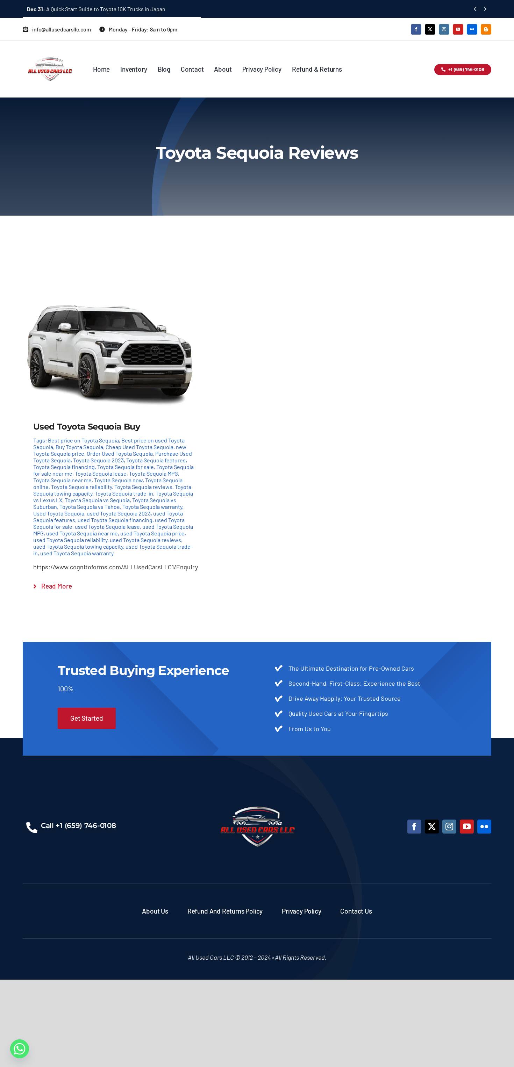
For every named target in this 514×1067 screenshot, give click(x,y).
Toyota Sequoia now (118, 480)
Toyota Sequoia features (156, 460)
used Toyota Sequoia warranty (77, 553)
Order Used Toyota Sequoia (120, 453)
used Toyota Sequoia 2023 (119, 513)
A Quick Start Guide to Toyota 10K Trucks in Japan (96, 9)
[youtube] (458, 29)
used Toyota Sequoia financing (115, 520)
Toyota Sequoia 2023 (98, 460)
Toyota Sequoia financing (64, 466)
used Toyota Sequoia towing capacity (78, 546)
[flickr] (472, 29)
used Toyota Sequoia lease (107, 526)
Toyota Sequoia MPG (153, 473)
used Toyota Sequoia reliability (70, 539)
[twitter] (430, 29)
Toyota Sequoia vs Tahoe (89, 506)
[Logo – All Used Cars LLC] (50, 51)
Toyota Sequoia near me (62, 480)
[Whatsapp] (19, 1048)
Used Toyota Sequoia (58, 513)
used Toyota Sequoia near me (82, 533)
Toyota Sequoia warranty (152, 506)
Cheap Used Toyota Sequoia (139, 447)
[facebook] (416, 29)
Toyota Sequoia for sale (125, 466)
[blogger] (486, 29)
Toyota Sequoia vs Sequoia (97, 500)
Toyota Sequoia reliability (81, 486)
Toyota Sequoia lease (101, 473)
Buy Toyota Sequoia (79, 447)
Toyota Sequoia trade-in (124, 493)
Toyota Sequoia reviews (143, 486)
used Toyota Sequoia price (152, 533)
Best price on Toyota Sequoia (83, 440)
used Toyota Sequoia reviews (145, 539)
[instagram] (444, 29)
